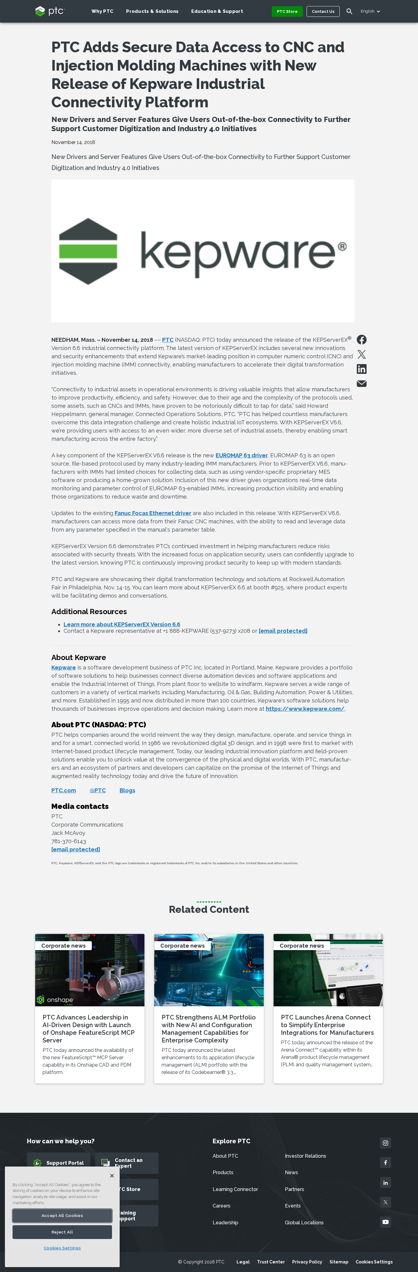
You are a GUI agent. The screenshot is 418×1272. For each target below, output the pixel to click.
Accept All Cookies (62, 1215)
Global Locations (304, 1223)
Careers (221, 1206)
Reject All (62, 1232)
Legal (243, 1261)
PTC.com (63, 790)
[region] (62, 1217)
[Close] (112, 1175)
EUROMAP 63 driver (242, 455)
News (291, 1172)
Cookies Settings (374, 1261)
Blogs (127, 790)
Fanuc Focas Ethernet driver (153, 513)
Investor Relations (305, 1156)
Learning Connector (235, 1189)
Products (223, 1172)
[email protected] (75, 849)
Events (293, 1206)
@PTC (98, 790)
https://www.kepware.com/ (305, 709)
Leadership (225, 1223)
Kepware (63, 667)
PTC (168, 340)
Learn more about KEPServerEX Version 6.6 (122, 624)
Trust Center (271, 1261)
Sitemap (339, 1261)
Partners (294, 1189)
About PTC (225, 1156)
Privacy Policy (307, 1261)
